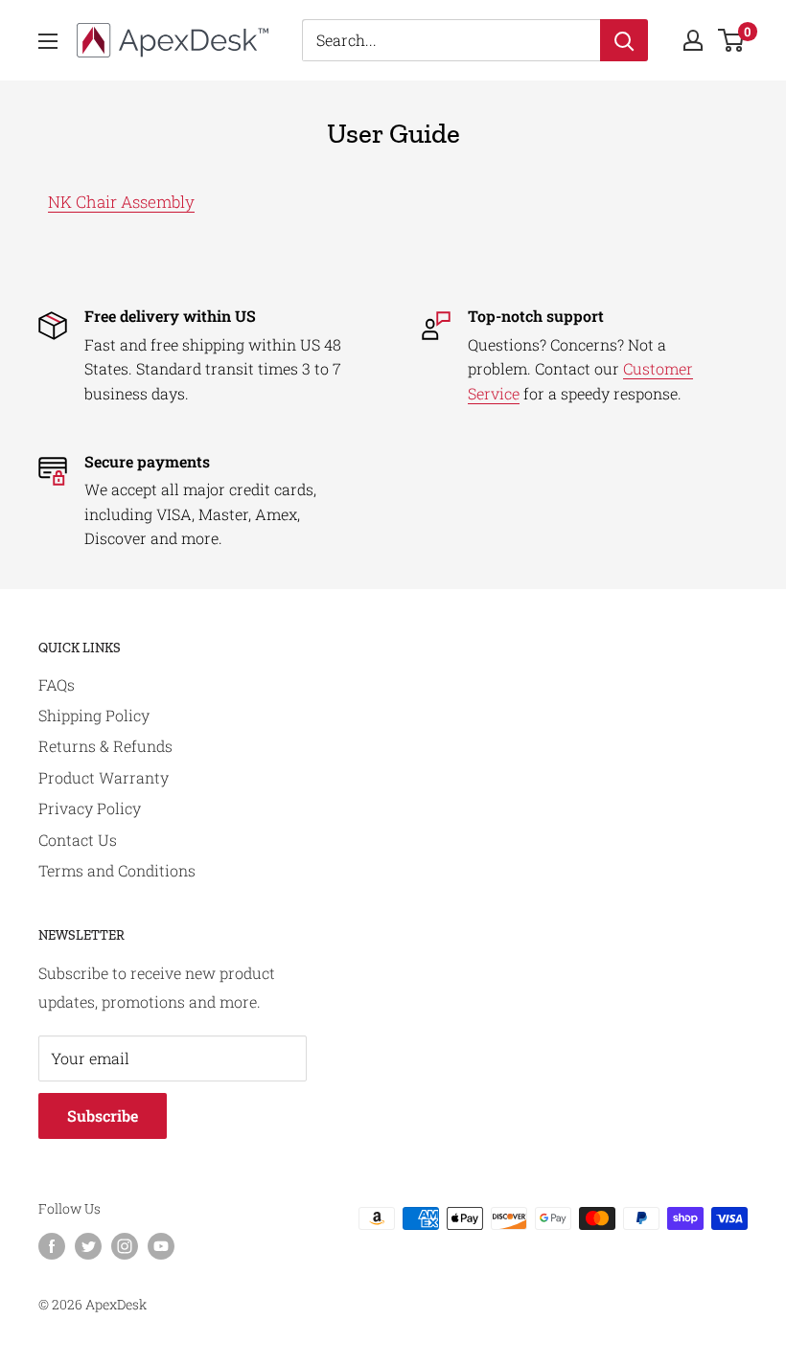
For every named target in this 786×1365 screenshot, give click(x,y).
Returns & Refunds (105, 746)
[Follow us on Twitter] (88, 1245)
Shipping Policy (94, 715)
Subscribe (102, 1115)
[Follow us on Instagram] (124, 1245)
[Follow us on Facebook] (51, 1245)
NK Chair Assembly (121, 202)
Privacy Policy (89, 808)
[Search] (624, 40)
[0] (732, 40)
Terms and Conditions (117, 870)
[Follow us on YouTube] (161, 1245)
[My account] (693, 40)
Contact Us (77, 840)
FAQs (56, 684)
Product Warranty (103, 777)
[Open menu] (48, 41)
